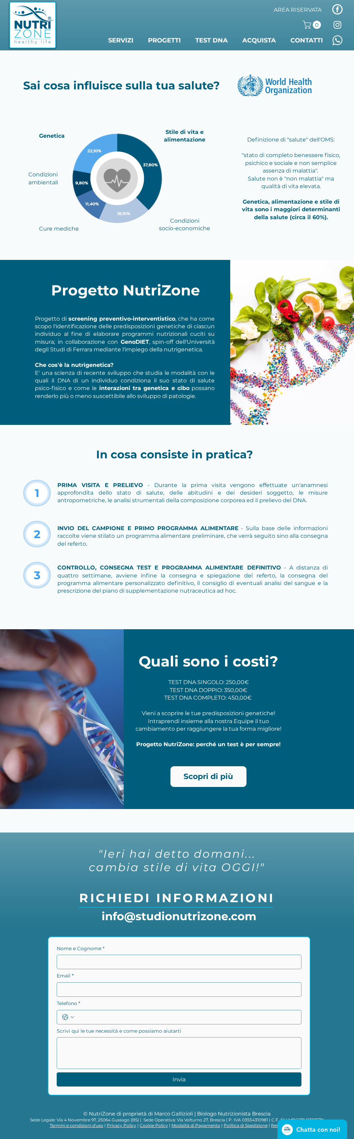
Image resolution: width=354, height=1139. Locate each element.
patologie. (182, 396)
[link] (313, 25)
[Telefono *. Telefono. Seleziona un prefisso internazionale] (68, 1017)
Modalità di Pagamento (195, 1125)
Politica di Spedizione (246, 1125)
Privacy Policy (121, 1125)
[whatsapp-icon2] (337, 40)
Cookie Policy (154, 1125)
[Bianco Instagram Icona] (337, 25)
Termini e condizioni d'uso (76, 1125)
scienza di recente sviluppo (92, 373)
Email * (65, 976)
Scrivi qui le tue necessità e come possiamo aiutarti (119, 1031)
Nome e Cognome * (80, 948)
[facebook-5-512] (337, 9)
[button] (123, 40)
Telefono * (68, 1003)
